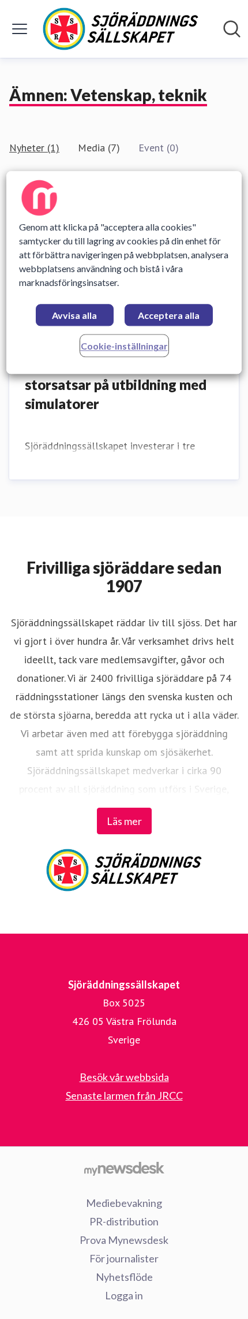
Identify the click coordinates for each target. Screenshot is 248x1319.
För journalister (124, 1258)
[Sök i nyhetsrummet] (232, 29)
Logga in (124, 1295)
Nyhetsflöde (124, 1276)
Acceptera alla (169, 315)
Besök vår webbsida (124, 1077)
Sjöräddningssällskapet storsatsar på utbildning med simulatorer (115, 384)
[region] (124, 273)
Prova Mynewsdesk (124, 1239)
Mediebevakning (124, 1203)
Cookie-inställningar (124, 346)
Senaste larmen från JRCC (124, 1095)
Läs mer (124, 821)
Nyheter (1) (34, 147)
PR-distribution (124, 1221)
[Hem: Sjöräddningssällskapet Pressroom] (120, 29)
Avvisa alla (74, 315)
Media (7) (99, 147)
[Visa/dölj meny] (19, 29)
